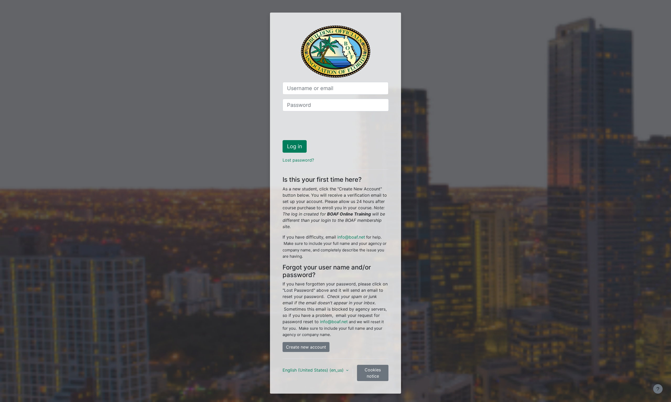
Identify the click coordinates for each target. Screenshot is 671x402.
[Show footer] (658, 389)
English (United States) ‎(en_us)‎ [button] (314, 370)
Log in (294, 146)
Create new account (306, 347)
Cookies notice (373, 373)
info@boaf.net (351, 237)
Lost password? (298, 160)
